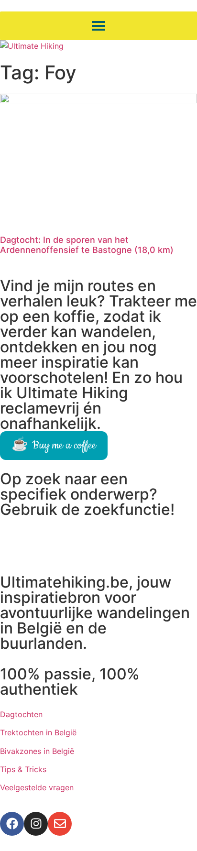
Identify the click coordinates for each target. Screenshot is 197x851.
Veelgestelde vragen (37, 787)
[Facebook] (12, 824)
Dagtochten (21, 714)
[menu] (98, 25)
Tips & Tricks (23, 769)
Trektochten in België (38, 732)
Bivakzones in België (37, 751)
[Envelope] (60, 824)
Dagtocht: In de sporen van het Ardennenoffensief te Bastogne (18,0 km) (87, 245)
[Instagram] (36, 824)
